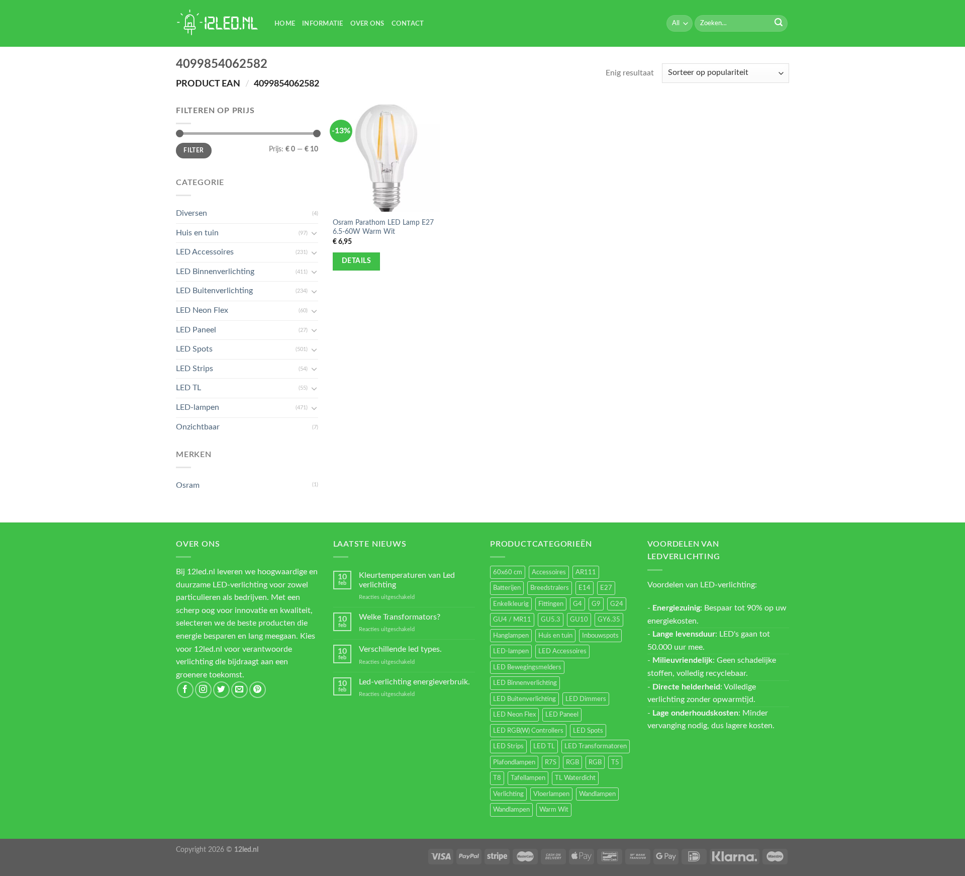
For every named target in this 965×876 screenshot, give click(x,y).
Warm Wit (553, 810)
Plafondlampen (514, 762)
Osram (188, 485)
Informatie (322, 24)
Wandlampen (597, 794)
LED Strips (194, 369)
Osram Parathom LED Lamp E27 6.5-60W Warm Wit (383, 227)
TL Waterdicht (575, 778)
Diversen (191, 213)
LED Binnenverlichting (215, 272)
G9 (596, 604)
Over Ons (367, 24)
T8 (497, 778)
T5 (615, 762)
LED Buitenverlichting (214, 291)
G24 (616, 604)
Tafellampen (528, 778)
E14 (584, 588)
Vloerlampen (551, 794)
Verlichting (508, 794)
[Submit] (778, 23)
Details (356, 261)
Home (284, 24)
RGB (572, 762)
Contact (408, 24)
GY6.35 (609, 620)
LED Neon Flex (202, 310)
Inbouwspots (600, 636)
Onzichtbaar (198, 427)
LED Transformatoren (595, 746)
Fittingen (550, 604)
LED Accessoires (205, 252)
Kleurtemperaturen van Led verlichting (407, 580)
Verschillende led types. (400, 649)
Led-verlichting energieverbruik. (414, 682)
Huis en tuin (197, 233)
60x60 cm (507, 572)
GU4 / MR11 (512, 620)
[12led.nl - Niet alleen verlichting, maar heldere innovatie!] (217, 23)
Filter (193, 150)
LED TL (188, 388)
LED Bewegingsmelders (527, 667)
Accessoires (549, 572)
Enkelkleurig (511, 604)
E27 (606, 588)
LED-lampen (197, 407)
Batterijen (507, 588)
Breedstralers (549, 588)
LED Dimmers (585, 699)
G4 (577, 604)
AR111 (585, 572)
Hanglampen (511, 636)
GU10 (579, 620)
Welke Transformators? (399, 617)
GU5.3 (550, 620)
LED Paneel (196, 330)
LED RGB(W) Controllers (528, 731)
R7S (550, 762)
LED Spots (194, 349)
